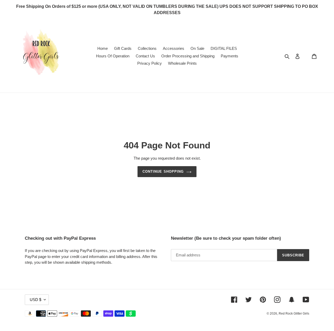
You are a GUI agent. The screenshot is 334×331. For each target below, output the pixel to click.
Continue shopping (163, 171)
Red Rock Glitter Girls (294, 313)
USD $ (35, 299)
